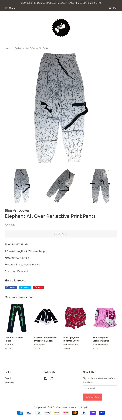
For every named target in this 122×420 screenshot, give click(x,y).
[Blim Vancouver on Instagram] (51, 379)
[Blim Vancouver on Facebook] (45, 379)
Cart (114, 8)
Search (8, 378)
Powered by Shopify (78, 407)
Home (7, 48)
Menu (12, 8)
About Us (9, 382)
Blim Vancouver (60, 407)
